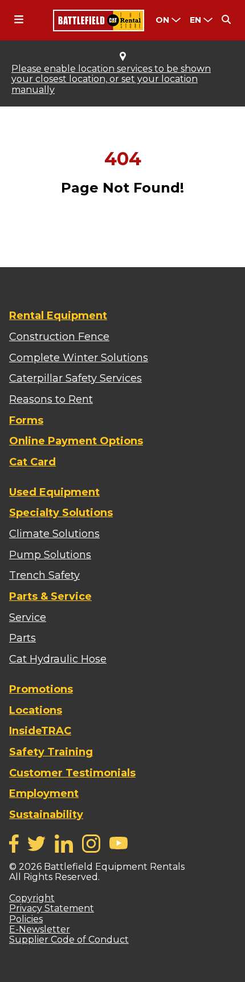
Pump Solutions (50, 555)
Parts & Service (50, 596)
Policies (26, 919)
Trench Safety (44, 575)
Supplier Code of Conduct (69, 939)
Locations (35, 710)
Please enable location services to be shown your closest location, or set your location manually (111, 79)
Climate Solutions (54, 533)
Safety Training (51, 752)
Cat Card (32, 462)
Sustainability (46, 814)
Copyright (32, 898)
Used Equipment (54, 492)
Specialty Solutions (61, 512)
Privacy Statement (51, 908)
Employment (44, 793)
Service (27, 617)
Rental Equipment (58, 315)
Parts (22, 638)
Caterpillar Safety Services (75, 378)
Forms (26, 420)
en (195, 20)
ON (162, 20)
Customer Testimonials (72, 773)
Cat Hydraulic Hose (58, 659)
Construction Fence (59, 336)
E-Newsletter (39, 929)
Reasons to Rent (51, 399)
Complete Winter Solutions (78, 357)
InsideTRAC (40, 731)
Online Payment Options (76, 441)
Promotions (41, 689)
